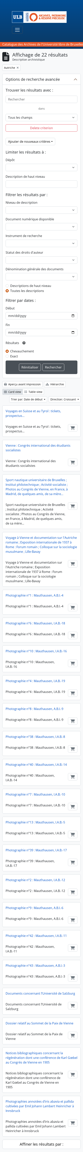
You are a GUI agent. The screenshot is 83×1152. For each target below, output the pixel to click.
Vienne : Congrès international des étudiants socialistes (38, 447)
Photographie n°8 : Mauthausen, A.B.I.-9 (34, 709)
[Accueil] (41, 17)
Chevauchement (22, 351)
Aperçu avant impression (24, 384)
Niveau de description (21, 202)
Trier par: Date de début (27, 399)
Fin (8, 325)
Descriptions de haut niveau (30, 286)
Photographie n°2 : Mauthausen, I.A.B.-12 (35, 880)
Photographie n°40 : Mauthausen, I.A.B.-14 (36, 764)
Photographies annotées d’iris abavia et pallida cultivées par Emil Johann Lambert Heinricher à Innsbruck (40, 1106)
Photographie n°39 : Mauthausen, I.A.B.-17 (36, 850)
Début (10, 308)
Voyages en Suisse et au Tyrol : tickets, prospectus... (33, 413)
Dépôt (10, 160)
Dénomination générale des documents (35, 269)
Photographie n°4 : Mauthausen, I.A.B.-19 (35, 681)
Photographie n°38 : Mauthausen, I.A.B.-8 (35, 737)
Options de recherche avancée (33, 79)
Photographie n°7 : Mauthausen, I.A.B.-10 (35, 794)
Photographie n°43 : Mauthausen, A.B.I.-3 (35, 965)
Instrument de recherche (24, 236)
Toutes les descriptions (27, 291)
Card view (14, 392)
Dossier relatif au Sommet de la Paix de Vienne (39, 1023)
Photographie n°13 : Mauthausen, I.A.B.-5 (35, 822)
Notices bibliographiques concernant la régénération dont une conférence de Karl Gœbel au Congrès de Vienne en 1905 (41, 1057)
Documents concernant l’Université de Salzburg (40, 993)
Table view (35, 392)
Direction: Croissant (63, 399)
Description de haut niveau (25, 176)
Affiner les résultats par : (41, 1144)
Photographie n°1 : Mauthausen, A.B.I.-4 (34, 595)
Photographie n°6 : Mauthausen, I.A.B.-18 (35, 623)
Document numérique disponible (30, 219)
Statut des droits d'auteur (24, 252)
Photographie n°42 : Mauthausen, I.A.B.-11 (36, 936)
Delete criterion (41, 128)
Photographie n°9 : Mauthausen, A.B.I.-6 (34, 908)
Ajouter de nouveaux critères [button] (29, 141)
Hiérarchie (57, 384)
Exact (14, 356)
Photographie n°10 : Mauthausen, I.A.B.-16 (36, 651)
